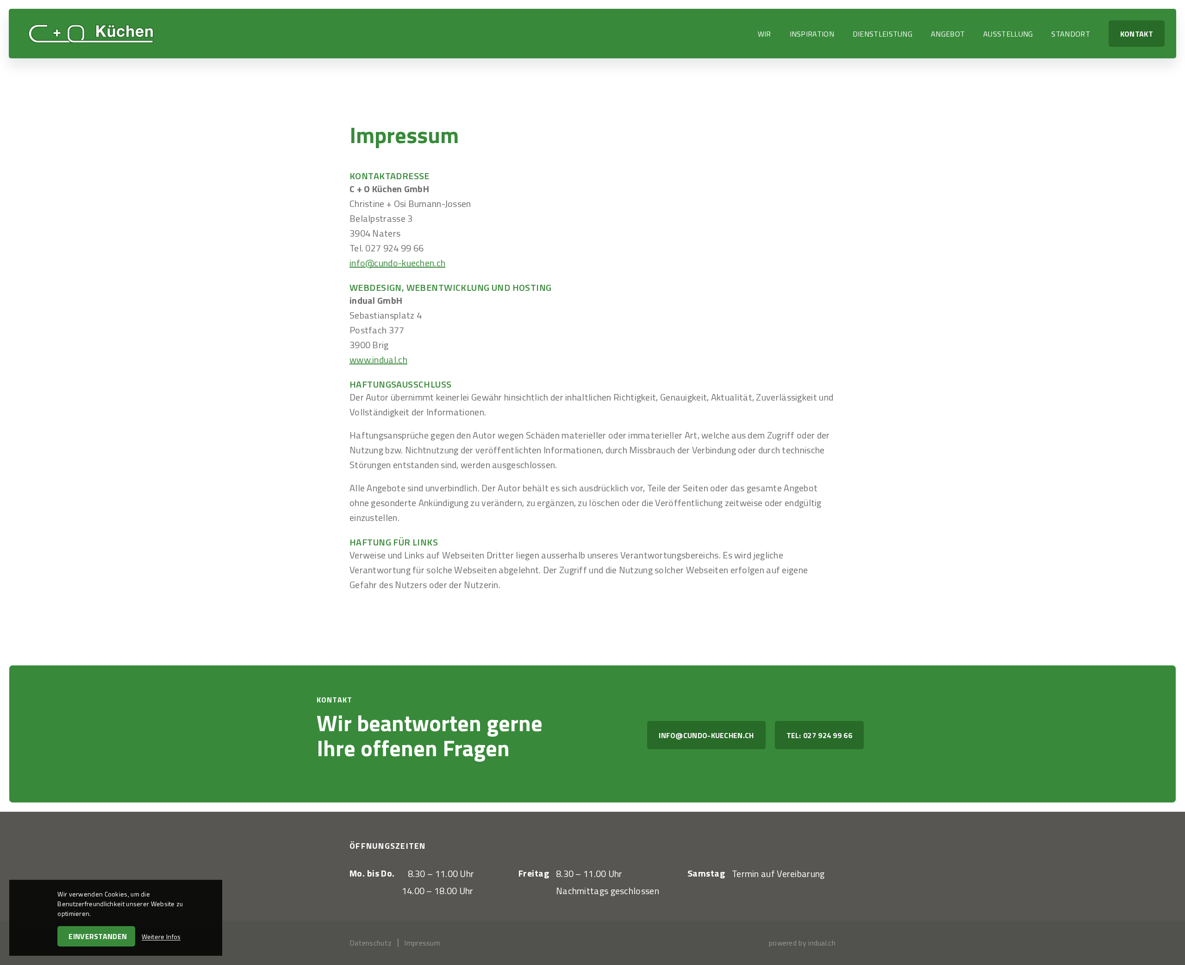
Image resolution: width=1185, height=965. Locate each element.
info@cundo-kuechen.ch (397, 263)
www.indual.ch (378, 359)
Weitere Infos (161, 936)
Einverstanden (98, 936)
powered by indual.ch (802, 942)
